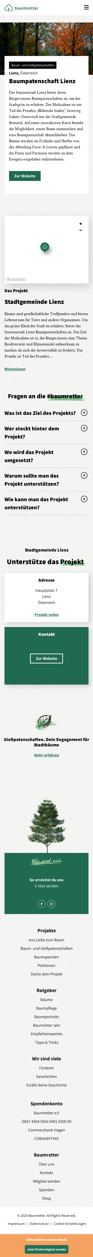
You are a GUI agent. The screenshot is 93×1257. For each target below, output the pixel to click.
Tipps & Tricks (46, 1042)
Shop (46, 1198)
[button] (25, 176)
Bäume (46, 999)
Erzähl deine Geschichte (46, 1085)
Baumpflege (46, 1008)
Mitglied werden (46, 1181)
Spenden (46, 1189)
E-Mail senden (46, 885)
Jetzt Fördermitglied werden (46, 1249)
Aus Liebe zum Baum (46, 939)
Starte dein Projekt (47, 974)
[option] (46, 735)
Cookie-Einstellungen (70, 1223)
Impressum (16, 1223)
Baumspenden (46, 956)
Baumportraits (46, 1016)
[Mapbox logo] (16, 279)
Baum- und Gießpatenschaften (47, 948)
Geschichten (46, 1076)
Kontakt (46, 1172)
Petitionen (46, 965)
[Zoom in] (80, 223)
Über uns (46, 1164)
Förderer (46, 1067)
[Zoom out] (80, 230)
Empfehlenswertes (46, 1033)
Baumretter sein (46, 1025)
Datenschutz (39, 1223)
